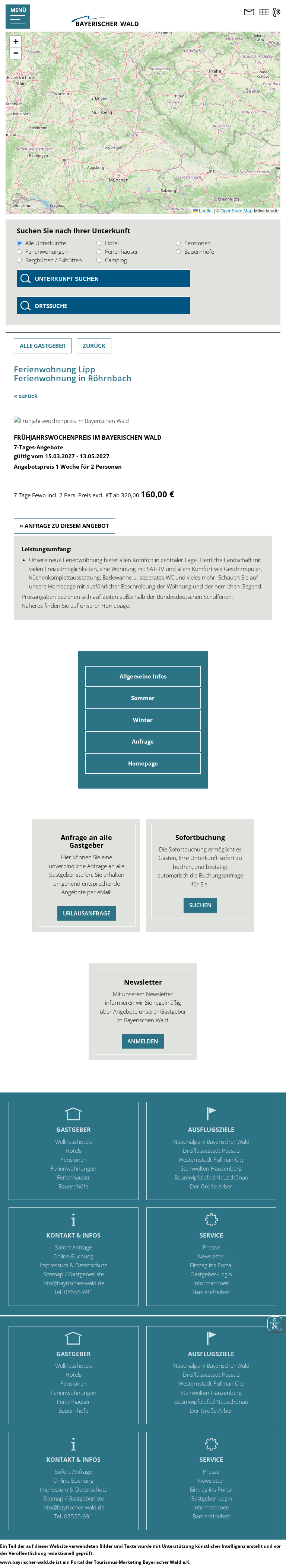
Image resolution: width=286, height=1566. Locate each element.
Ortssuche (51, 305)
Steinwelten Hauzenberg (211, 1168)
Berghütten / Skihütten (53, 260)
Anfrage (143, 741)
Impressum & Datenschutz (73, 1265)
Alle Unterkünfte (45, 243)
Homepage (143, 763)
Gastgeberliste (86, 1274)
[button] (15, 42)
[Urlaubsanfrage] (249, 13)
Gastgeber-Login (211, 1274)
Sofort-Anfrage (73, 1247)
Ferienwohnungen (73, 1168)
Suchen (200, 905)
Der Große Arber (211, 1186)
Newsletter (211, 1256)
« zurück (26, 395)
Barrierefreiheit (211, 1292)
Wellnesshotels (73, 1141)
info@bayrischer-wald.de (73, 1283)
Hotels (74, 1150)
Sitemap (53, 1274)
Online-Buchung (73, 1256)
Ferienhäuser (121, 251)
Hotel (111, 243)
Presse (211, 1247)
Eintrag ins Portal (211, 1265)
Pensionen (197, 243)
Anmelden (142, 1041)
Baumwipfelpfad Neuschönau (211, 1177)
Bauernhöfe (199, 251)
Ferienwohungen (46, 251)
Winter (143, 719)
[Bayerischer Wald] (105, 24)
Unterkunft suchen (67, 279)
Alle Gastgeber (43, 345)
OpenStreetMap (236, 210)
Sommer (143, 698)
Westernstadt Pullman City (211, 1159)
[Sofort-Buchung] (265, 13)
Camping (116, 260)
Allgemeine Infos (143, 676)
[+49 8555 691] (276, 12)
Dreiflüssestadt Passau (211, 1150)
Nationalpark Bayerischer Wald (211, 1141)
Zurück (94, 345)
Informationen (211, 1283)
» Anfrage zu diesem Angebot (64, 525)
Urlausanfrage (86, 913)
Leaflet (205, 210)
